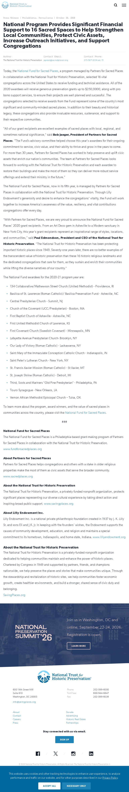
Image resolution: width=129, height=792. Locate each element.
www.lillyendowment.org (109, 537)
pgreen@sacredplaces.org (56, 60)
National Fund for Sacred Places (37, 71)
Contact (17, 715)
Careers (16, 719)
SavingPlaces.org (14, 595)
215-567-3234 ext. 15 (94, 60)
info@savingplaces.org (24, 701)
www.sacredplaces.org (18, 476)
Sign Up (64, 739)
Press (15, 722)
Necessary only (76, 786)
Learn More (79, 646)
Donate (70, 712)
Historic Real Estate (76, 719)
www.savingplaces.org (58, 504)
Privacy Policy (110, 777)
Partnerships (72, 722)
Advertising (72, 715)
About (16, 712)
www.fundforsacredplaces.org (22, 449)
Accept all (49, 786)
